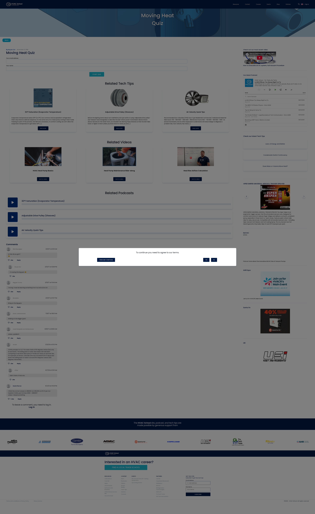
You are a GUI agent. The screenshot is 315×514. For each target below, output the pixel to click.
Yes (206, 260)
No (214, 260)
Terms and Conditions (106, 260)
